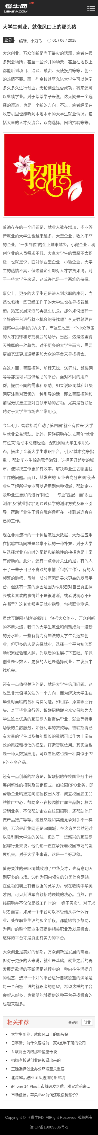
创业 (87, 1022)
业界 (8, 40)
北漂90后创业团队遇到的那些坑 (38, 1077)
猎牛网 (36, 1117)
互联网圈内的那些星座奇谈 (34, 1051)
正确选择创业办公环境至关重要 (38, 1069)
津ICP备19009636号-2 (49, 1127)
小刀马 (36, 41)
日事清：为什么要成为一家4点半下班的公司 (48, 1043)
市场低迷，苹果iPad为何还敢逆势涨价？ (45, 1095)
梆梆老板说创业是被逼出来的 (36, 1060)
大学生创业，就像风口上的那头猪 (39, 1034)
